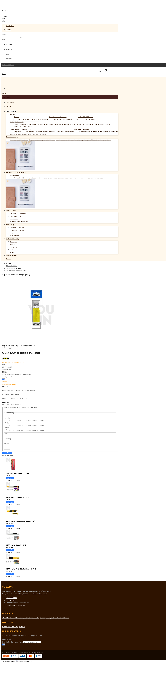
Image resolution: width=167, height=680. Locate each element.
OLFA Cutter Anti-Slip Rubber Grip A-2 (21, 569)
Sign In (8, 54)
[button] (5, 384)
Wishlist (11, 627)
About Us (5, 618)
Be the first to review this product (15, 362)
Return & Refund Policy (60, 618)
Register (9, 59)
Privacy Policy (23, 618)
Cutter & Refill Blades (14, 268)
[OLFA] (5, 360)
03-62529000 (11, 598)
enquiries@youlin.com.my (16, 605)
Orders (5, 627)
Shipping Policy (45, 618)
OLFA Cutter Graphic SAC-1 (17, 545)
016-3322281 (11, 600)
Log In (16, 627)
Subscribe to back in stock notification (16, 374)
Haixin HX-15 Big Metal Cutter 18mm (20, 473)
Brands (8, 30)
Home (8, 263)
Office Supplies (11, 266)
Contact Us (13, 618)
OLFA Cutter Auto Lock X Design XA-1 (20, 521)
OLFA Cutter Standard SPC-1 (17, 497)
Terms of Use (34, 618)
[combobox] (11, 37)
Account (9, 44)
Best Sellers (10, 26)
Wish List (9, 49)
